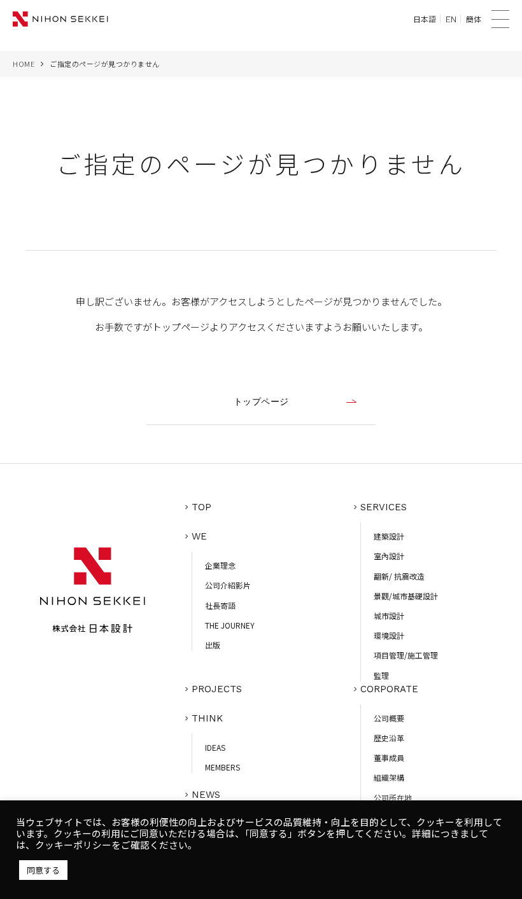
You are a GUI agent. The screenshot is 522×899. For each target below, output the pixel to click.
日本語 (424, 19)
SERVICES (383, 507)
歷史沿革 (389, 737)
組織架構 (389, 777)
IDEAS (215, 747)
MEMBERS (222, 767)
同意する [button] (43, 870)
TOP (201, 507)
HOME (23, 64)
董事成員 (389, 757)
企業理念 (220, 565)
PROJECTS (217, 689)
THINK (207, 718)
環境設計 (389, 635)
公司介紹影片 (228, 585)
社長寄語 (220, 605)
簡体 (473, 19)
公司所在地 (393, 797)
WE (199, 536)
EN (451, 19)
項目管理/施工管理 (406, 655)
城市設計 (389, 615)
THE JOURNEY (230, 625)
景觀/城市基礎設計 (406, 595)
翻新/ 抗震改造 (399, 576)
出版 (212, 644)
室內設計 (389, 555)
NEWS (206, 794)
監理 (381, 675)
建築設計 (389, 536)
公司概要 (389, 718)
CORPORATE (389, 689)
